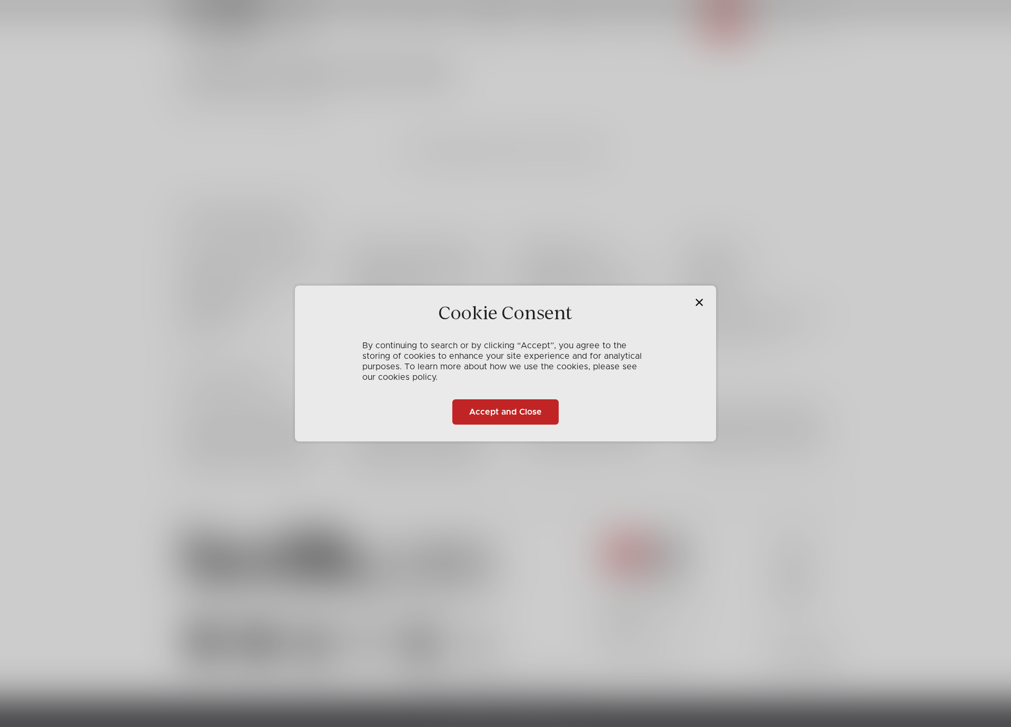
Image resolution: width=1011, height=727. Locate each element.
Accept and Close (505, 412)
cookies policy (406, 377)
